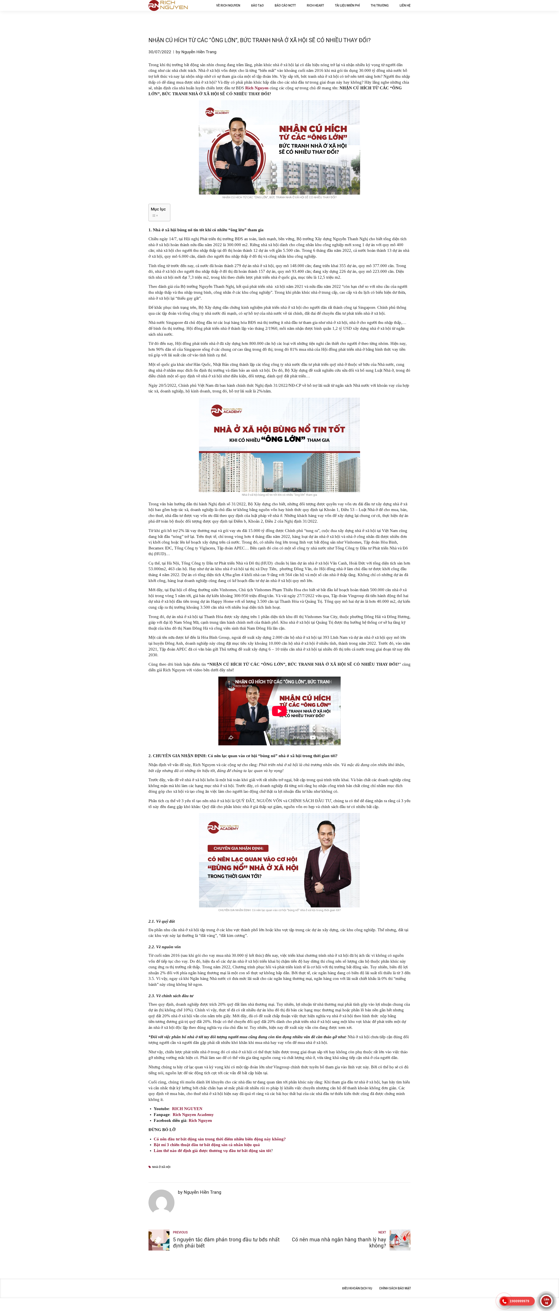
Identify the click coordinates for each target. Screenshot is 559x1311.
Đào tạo (257, 5)
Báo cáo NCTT (285, 5)
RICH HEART (315, 5)
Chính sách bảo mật (395, 1288)
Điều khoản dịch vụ (357, 1288)
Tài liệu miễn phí (347, 5)
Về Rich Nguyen (228, 5)
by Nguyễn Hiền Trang (196, 51)
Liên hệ (405, 5)
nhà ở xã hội (161, 1167)
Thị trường (380, 5)
